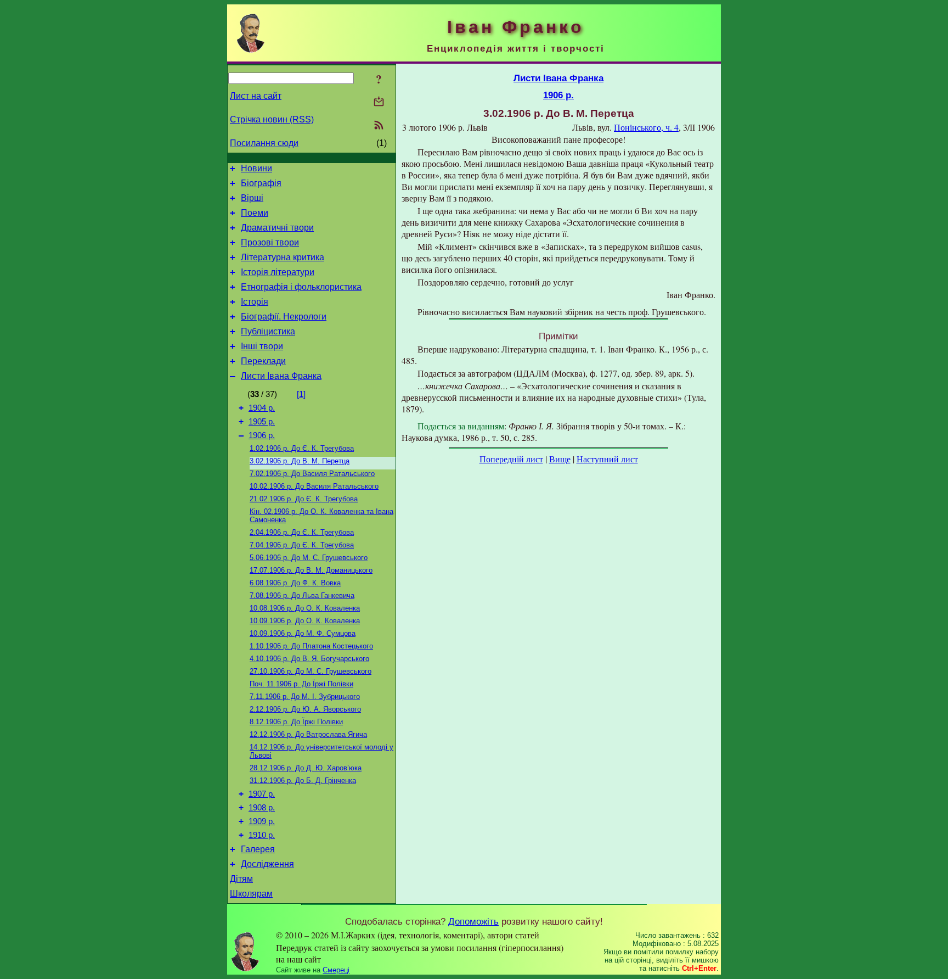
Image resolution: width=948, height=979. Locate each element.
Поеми (254, 212)
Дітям (241, 878)
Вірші (252, 198)
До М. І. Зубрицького (305, 696)
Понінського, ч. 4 (646, 127)
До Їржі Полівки (301, 684)
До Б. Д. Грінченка (303, 780)
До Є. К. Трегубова (302, 448)
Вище (560, 459)
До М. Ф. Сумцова (303, 633)
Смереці (336, 970)
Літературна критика (282, 257)
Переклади (263, 361)
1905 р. (262, 421)
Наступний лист (607, 459)
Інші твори (262, 346)
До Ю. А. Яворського (305, 709)
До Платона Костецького (311, 646)
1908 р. (262, 807)
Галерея (258, 849)
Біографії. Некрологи (283, 316)
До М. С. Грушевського (309, 557)
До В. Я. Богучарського (309, 658)
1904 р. (262, 408)
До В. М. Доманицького (311, 570)
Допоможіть (473, 921)
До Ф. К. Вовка (295, 583)
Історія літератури (277, 272)
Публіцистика (268, 331)
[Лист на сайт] (379, 102)
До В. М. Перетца (299, 461)
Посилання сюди (264, 143)
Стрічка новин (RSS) (272, 119)
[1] (301, 394)
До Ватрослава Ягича (308, 734)
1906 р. (262, 435)
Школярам (251, 893)
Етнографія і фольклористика (301, 287)
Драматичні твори (277, 227)
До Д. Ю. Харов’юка (306, 768)
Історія (254, 301)
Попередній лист (511, 459)
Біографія (261, 183)
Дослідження (267, 864)
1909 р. (262, 821)
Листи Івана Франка (281, 376)
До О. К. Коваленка (305, 608)
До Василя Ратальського (312, 473)
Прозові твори (270, 242)
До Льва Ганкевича (302, 595)
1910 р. (262, 835)
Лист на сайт (255, 95)
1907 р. (262, 794)
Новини (256, 168)
